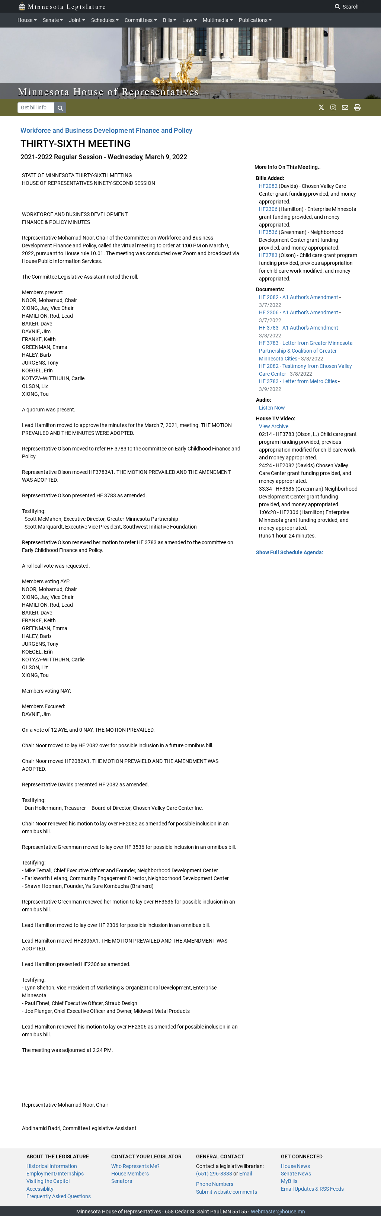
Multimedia (215, 20)
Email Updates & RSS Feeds (312, 1189)
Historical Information (51, 1166)
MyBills (289, 1181)
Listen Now (272, 408)
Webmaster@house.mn (278, 1212)
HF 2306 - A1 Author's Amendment (299, 312)
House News (295, 1166)
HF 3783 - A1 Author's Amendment (299, 328)
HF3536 (269, 232)
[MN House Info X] (321, 107)
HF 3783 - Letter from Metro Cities (298, 381)
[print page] (357, 107)
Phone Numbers (214, 1184)
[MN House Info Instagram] (333, 107)
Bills (167, 20)
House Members (130, 1174)
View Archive (273, 426)
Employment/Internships (55, 1174)
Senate (51, 20)
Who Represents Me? (135, 1166)
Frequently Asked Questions (58, 1196)
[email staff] (345, 107)
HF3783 (269, 255)
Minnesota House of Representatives (109, 91)
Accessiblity (40, 1189)
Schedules (103, 20)
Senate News (296, 1174)
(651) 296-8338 (214, 1174)
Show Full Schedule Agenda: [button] (289, 552)
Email (245, 1174)
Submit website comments (226, 1192)
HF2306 (269, 209)
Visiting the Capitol (48, 1181)
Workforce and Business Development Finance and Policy (106, 130)
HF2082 (269, 186)
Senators (121, 1181)
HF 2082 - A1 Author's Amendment (299, 297)
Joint (75, 20)
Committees (139, 20)
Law (187, 20)
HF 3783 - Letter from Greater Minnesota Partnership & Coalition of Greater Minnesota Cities (306, 351)
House (24, 20)
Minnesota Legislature (67, 6)
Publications (253, 20)
